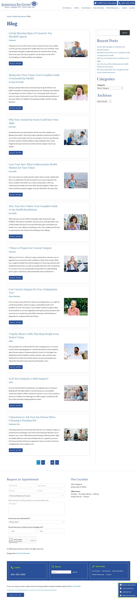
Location (132, 8)
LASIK (76, 8)
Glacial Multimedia (23, 553)
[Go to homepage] (19, 4)
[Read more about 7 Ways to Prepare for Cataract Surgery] (76, 264)
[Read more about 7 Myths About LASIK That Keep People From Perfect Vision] (76, 351)
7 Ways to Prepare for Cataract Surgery (30, 248)
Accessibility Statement (22, 590)
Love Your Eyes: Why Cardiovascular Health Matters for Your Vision (33, 166)
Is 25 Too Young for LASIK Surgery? (28, 378)
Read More (16, 63)
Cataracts (12, 40)
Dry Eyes (12, 82)
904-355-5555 (18, 574)
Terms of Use (33, 590)
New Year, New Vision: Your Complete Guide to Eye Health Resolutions (33, 208)
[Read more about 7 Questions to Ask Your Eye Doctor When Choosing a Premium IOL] (76, 434)
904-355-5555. (75, 586)
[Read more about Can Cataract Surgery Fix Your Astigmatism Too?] (76, 306)
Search (124, 33)
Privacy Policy (11, 590)
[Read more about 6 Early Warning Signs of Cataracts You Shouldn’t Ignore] (76, 49)
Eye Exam (12, 127)
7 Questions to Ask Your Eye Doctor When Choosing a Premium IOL (32, 418)
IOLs (18, 424)
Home (9, 16)
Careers (108, 574)
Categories (101, 85)
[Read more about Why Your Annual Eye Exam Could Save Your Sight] (76, 137)
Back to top (15, 595)
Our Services (85, 8)
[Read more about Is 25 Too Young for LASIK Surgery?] (76, 393)
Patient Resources (112, 8)
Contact (124, 8)
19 (52, 462)
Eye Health (20, 82)
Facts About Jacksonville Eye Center (47, 590)
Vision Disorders (98, 8)
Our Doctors (67, 8)
